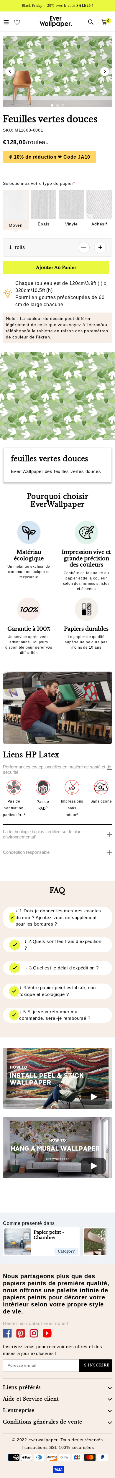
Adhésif (99, 224)
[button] (52, 105)
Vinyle (71, 224)
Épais (43, 224)
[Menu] (6, 21)
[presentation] (9, 71)
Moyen (16, 225)
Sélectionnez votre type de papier (39, 183)
